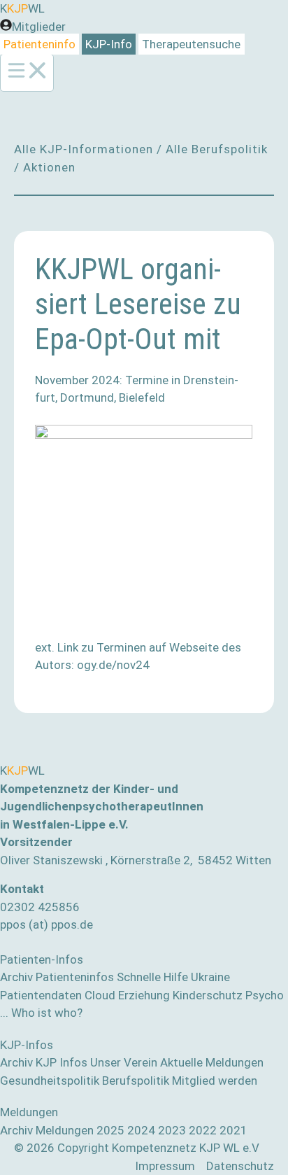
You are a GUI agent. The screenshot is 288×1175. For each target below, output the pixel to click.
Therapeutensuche (191, 44)
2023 (172, 1130)
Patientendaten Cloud (57, 995)
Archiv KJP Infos (43, 1062)
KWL (22, 8)
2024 (141, 1130)
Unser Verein (123, 1062)
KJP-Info (108, 44)
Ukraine (210, 977)
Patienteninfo (39, 44)
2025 (110, 1130)
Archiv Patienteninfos (57, 977)
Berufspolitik (135, 1081)
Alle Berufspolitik (217, 149)
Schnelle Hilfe (152, 977)
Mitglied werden (214, 1081)
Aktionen (49, 167)
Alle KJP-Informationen (83, 149)
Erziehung (144, 995)
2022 (203, 1130)
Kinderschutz (208, 995)
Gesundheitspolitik (49, 1081)
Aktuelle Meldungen (212, 1062)
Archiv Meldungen (47, 1130)
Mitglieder (39, 27)
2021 (233, 1130)
